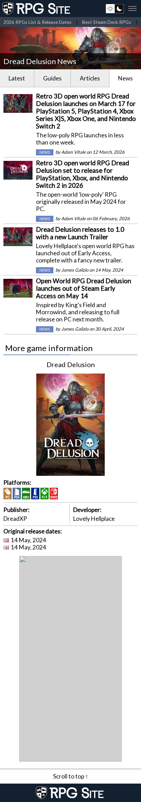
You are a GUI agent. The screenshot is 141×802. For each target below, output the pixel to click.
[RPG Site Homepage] (37, 8)
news (44, 152)
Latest (17, 78)
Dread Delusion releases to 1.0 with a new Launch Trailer (80, 233)
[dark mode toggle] (115, 8)
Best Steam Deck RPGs (106, 22)
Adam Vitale (73, 152)
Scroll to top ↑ (70, 776)
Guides (52, 78)
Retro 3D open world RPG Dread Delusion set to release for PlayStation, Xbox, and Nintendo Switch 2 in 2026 (82, 174)
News (125, 78)
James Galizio (74, 270)
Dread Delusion (71, 364)
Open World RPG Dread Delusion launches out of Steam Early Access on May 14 (83, 288)
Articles (90, 78)
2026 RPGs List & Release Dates (37, 22)
